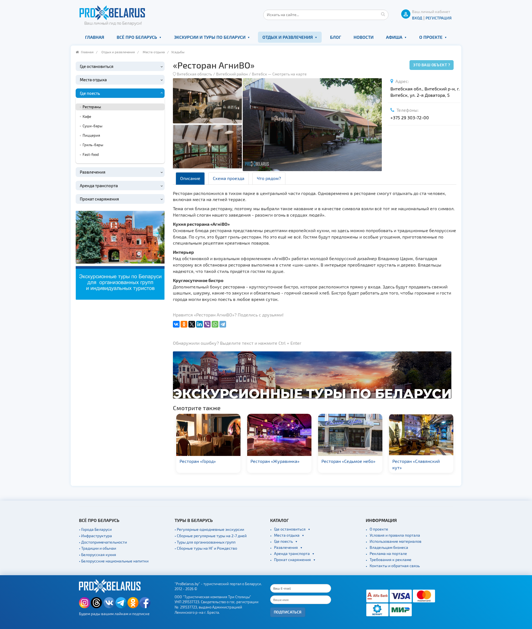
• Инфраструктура (95, 535)
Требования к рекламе (390, 559)
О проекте (431, 37)
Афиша (394, 37)
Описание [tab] (190, 178)
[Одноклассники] (184, 324)
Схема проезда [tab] (228, 178)
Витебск (259, 74)
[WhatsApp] (215, 324)
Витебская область (194, 74)
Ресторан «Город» (198, 461)
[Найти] (382, 14)
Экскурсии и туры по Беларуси (209, 37)
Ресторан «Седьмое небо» (348, 461)
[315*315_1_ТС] (120, 254)
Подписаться (288, 612)
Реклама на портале (388, 553)
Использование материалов (395, 541)
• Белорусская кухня (97, 554)
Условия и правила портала (395, 535)
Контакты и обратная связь (395, 565)
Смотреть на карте (289, 74)
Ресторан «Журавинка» (275, 461)
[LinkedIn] (199, 324)
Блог (335, 37)
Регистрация (439, 18)
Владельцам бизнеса (389, 547)
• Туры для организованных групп (205, 542)
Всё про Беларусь (137, 37)
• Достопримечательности (103, 542)
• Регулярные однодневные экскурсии (209, 529)
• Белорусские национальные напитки (114, 561)
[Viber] (207, 324)
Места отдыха (154, 52)
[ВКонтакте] (176, 324)
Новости (364, 37)
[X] (191, 324)
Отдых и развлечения (287, 37)
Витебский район (232, 74)
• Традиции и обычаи (97, 548)
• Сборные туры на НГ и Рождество (206, 548)
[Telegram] (222, 324)
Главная (94, 37)
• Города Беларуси (95, 529)
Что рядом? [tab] (269, 178)
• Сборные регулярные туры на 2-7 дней (211, 535)
